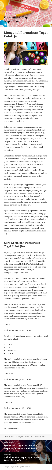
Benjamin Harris (23, 437)
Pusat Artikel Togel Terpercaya (16, 19)
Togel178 (22, 104)
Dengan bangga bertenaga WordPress (17, 467)
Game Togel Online (39, 437)
